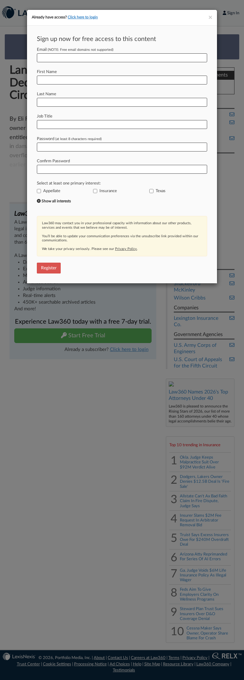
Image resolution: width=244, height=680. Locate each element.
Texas (161, 191)
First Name (47, 72)
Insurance (108, 191)
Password (69, 139)
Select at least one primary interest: (69, 183)
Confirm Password (53, 161)
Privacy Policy (126, 249)
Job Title (44, 116)
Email (75, 50)
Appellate (51, 191)
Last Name (46, 94)
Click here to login (83, 17)
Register (49, 268)
